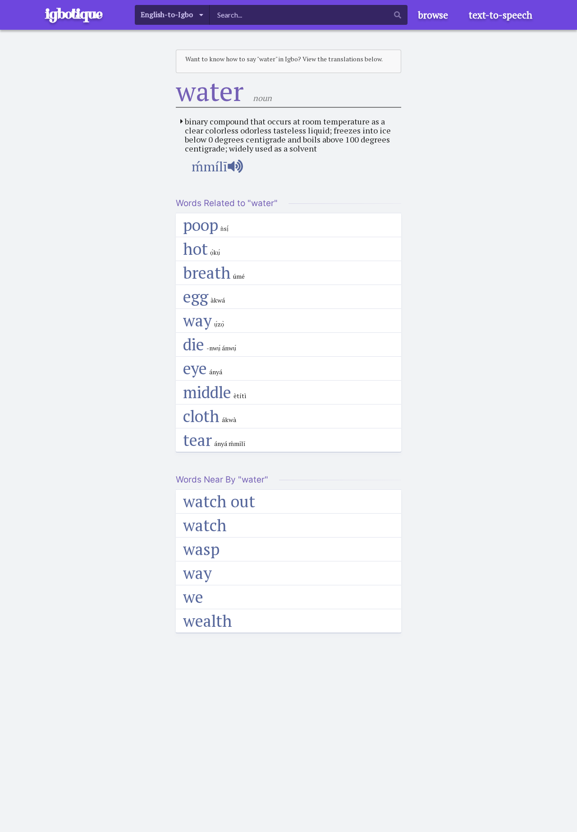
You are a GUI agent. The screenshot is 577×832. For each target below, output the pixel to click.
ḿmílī (209, 166)
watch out (219, 501)
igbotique (73, 14)
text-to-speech (500, 14)
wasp (201, 549)
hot (195, 248)
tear (197, 439)
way (197, 320)
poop (200, 224)
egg (195, 296)
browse (433, 14)
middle (207, 392)
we (193, 596)
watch (205, 525)
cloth (201, 416)
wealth (207, 620)
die (193, 344)
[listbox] (172, 14)
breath (207, 272)
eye (195, 368)
